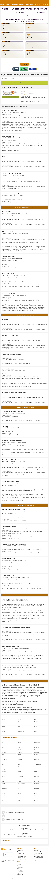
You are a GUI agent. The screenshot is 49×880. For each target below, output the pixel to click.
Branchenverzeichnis (21, 854)
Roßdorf (19, 770)
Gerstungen (20, 799)
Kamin (33, 685)
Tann (19, 753)
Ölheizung (46, 4)
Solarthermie (28, 4)
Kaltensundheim (37, 755)
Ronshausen (20, 755)
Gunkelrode (20, 782)
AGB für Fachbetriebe (38, 855)
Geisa (3, 770)
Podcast (19, 848)
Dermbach (3, 782)
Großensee (3, 789)
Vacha (3, 746)
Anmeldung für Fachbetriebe (40, 848)
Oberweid (35, 741)
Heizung (2, 4)
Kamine (32, 704)
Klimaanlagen (20, 871)
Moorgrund (20, 794)
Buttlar (3, 743)
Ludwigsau (36, 753)
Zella (19, 743)
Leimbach (3, 792)
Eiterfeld (3, 760)
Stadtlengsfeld (4, 765)
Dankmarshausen (4, 784)
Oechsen (3, 753)
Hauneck (3, 794)
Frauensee (3, 772)
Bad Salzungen (20, 758)
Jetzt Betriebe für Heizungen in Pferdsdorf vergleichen (24, 204)
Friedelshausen (36, 743)
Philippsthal (4, 748)
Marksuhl (19, 775)
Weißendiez (20, 736)
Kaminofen (33, 4)
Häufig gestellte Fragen (7, 839)
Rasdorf (3, 758)
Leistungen (36, 846)
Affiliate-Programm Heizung (39, 849)
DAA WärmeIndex (21, 849)
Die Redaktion (20, 846)
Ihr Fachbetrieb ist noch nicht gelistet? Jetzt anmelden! (24, 677)
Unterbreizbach (4, 736)
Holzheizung (20, 866)
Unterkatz (35, 789)
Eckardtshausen (36, 748)
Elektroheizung (40, 4)
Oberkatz (35, 782)
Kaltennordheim (20, 772)
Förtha (35, 746)
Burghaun (19, 777)
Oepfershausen (36, 763)
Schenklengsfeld (4, 755)
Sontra (35, 792)
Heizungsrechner (20, 851)
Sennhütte (19, 789)
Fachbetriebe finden (21, 852)
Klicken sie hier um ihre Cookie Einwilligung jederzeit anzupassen (10, 874)
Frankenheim (36, 784)
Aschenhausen (36, 775)
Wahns (35, 794)
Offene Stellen (36, 851)
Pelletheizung (15, 4)
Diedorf (35, 787)
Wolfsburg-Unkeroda (37, 760)
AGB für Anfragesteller (38, 854)
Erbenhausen (36, 777)
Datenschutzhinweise (38, 852)
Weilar (3, 775)
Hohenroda (3, 741)
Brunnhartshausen (5, 787)
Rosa (19, 792)
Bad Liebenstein (36, 772)
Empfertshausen (20, 746)
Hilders (35, 765)
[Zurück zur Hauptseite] (8, 846)
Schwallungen (36, 770)
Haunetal (19, 763)
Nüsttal (19, 760)
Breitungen (36, 758)
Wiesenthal (20, 748)
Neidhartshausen (21, 741)
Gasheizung (21, 4)
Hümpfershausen (37, 736)
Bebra (19, 784)
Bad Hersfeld (20, 765)
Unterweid (19, 787)
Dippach (3, 777)
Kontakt (35, 856)
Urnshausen (4, 799)
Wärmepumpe (8, 4)
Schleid (3, 763)
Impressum (36, 858)
